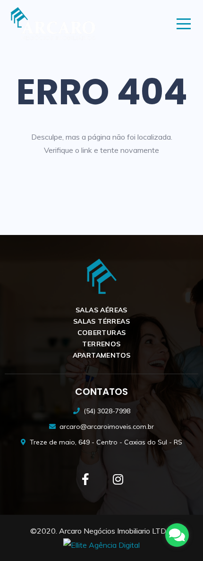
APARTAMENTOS (102, 355)
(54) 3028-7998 (107, 411)
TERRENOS (101, 344)
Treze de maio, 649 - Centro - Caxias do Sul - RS (106, 442)
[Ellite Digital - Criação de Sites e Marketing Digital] (101, 544)
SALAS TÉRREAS (101, 321)
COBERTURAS (101, 332)
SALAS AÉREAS (101, 310)
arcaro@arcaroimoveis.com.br (106, 426)
